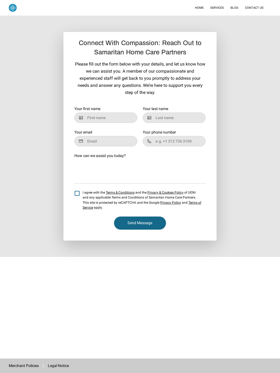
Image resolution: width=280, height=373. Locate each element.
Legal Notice (58, 365)
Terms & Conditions (120, 192)
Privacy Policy (170, 203)
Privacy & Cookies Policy (165, 192)
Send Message (139, 223)
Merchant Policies (24, 365)
